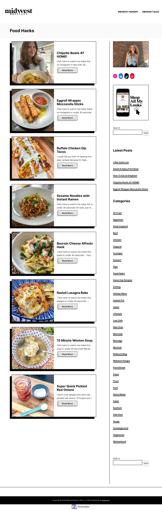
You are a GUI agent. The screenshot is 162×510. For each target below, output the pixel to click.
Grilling (116, 287)
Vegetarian (118, 435)
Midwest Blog (120, 354)
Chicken (117, 239)
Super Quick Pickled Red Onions (72, 388)
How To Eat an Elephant (125, 175)
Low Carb (118, 320)
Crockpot (118, 253)
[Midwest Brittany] (21, 12)
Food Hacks (119, 273)
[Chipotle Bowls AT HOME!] (33, 63)
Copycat (117, 246)
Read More (68, 71)
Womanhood (119, 441)
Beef (115, 233)
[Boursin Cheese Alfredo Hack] (33, 253)
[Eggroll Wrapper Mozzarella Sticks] (33, 110)
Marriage (117, 340)
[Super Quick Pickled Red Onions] (33, 396)
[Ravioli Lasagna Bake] (33, 301)
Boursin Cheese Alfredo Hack (75, 245)
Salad (116, 401)
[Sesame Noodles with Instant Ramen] (33, 205)
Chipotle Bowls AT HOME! (70, 54)
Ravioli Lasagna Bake (72, 293)
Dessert (117, 260)
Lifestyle (117, 313)
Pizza (116, 381)
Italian (116, 307)
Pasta (116, 374)
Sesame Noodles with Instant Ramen (73, 197)
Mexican (117, 347)
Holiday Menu (120, 293)
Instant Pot (118, 300)
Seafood (117, 408)
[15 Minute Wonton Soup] (33, 348)
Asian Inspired (120, 226)
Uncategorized (120, 428)
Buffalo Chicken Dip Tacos (71, 150)
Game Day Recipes (122, 280)
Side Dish (118, 414)
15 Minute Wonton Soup (75, 340)
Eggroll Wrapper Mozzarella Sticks (70, 102)
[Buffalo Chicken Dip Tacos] (33, 158)
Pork (115, 387)
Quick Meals (119, 394)
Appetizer (118, 219)
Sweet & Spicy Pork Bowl (126, 169)
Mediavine (105, 500)
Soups (116, 421)
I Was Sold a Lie (121, 162)
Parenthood (119, 367)
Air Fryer (117, 213)
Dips (115, 266)
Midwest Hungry (121, 361)
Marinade (118, 334)
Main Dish (118, 327)
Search (116, 128)
